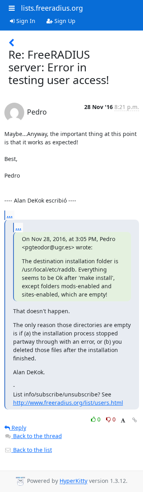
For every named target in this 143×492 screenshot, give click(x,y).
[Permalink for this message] (134, 420)
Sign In (25, 21)
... (10, 215)
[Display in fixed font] (123, 420)
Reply (18, 427)
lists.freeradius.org (52, 8)
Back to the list (32, 450)
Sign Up (64, 21)
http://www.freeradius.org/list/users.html (68, 402)
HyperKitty (73, 481)
